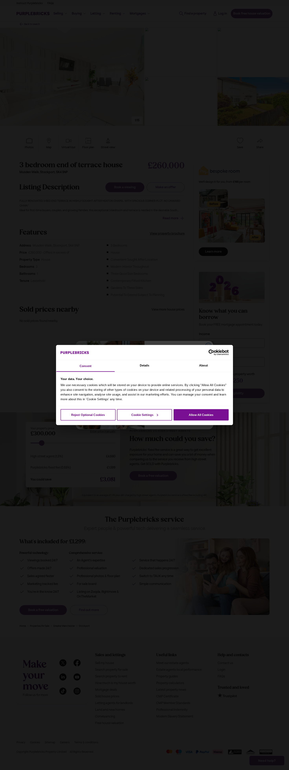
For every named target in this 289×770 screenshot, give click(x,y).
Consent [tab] (85, 366)
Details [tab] (144, 365)
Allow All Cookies (201, 414)
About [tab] (203, 365)
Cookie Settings (142, 414)
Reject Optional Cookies (88, 414)
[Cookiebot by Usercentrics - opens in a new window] (211, 352)
